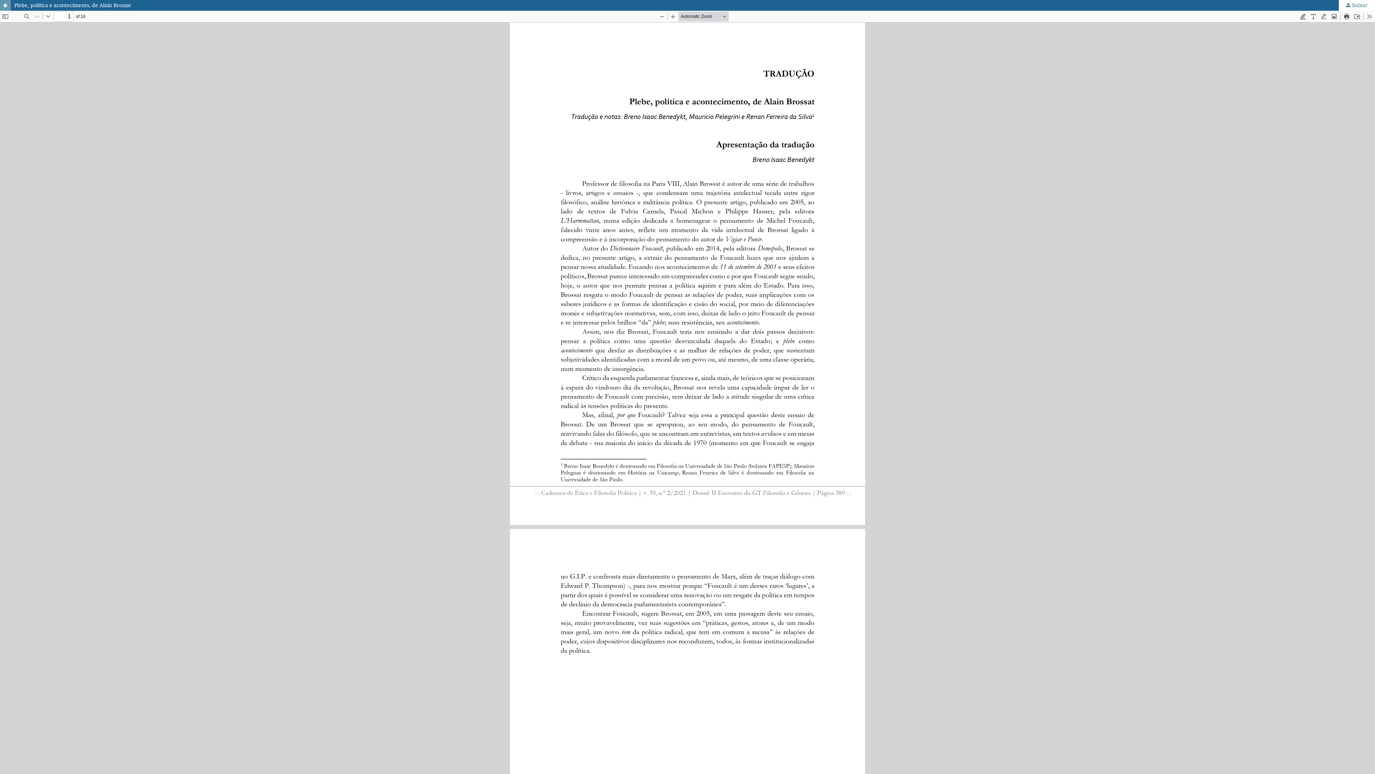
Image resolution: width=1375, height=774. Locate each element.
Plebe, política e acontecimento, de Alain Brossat (72, 5)
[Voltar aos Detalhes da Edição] (5, 5)
